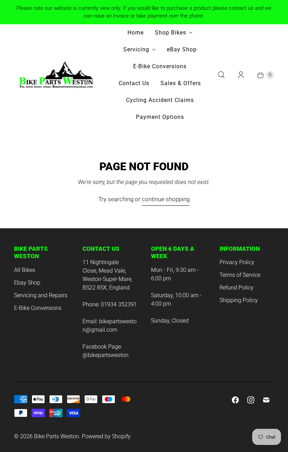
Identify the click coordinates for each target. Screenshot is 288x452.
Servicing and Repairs (40, 295)
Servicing (136, 49)
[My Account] (241, 74)
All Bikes (24, 270)
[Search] (221, 74)
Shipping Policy (239, 300)
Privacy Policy (237, 262)
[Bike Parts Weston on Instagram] (250, 400)
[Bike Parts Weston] (56, 75)
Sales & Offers (181, 83)
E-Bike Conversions (159, 66)
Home (135, 32)
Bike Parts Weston (56, 436)
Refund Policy (237, 287)
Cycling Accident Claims (160, 100)
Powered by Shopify (106, 436)
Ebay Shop (27, 282)
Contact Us (134, 83)
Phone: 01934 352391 (110, 304)
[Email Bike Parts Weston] (266, 400)
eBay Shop (182, 49)
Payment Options (160, 117)
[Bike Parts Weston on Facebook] (235, 400)
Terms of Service (240, 275)
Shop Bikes (170, 32)
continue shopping (166, 199)
